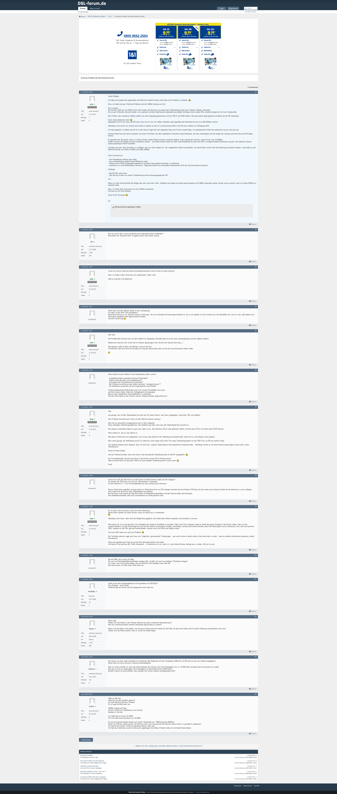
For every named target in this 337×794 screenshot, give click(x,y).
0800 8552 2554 (136, 36)
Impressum (238, 786)
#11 (255, 579)
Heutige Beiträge (83, 12)
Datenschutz (247, 786)
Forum (83, 8)
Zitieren (254, 224)
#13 (255, 657)
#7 (256, 407)
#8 (256, 475)
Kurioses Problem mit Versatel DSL (92, 761)
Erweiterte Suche (250, 12)
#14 (255, 694)
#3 (256, 267)
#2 (256, 229)
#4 (256, 306)
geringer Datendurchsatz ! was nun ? (93, 771)
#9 (256, 506)
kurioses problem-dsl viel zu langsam (93, 777)
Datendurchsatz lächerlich (89, 766)
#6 (256, 370)
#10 (255, 555)
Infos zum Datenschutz (202, 792)
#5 (256, 330)
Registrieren (233, 8)
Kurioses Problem (86, 755)
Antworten (86, 740)
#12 (255, 616)
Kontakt (256, 786)
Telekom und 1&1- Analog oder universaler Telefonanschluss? (157, 746)
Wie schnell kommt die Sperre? (191, 746)
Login (222, 8)
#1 (256, 92)
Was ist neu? (95, 8)
